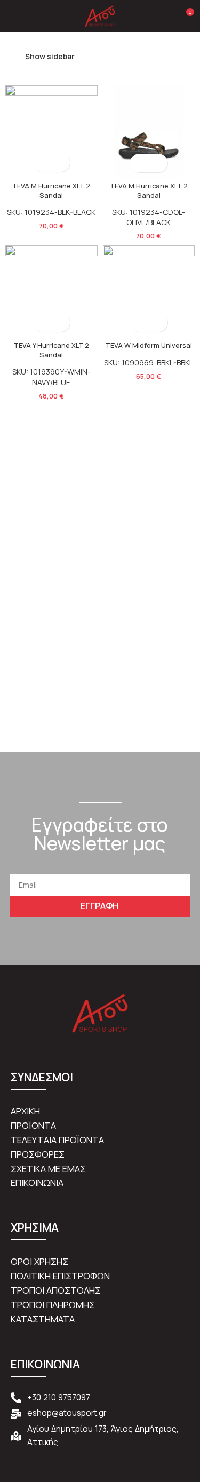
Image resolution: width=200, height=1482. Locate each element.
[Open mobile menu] (12, 16)
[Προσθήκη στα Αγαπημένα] (60, 162)
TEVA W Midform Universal (149, 345)
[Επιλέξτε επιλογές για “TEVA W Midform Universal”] (139, 322)
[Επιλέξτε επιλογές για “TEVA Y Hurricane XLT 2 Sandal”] (42, 322)
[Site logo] (100, 15)
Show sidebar (50, 56)
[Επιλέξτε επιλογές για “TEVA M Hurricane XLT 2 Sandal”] (42, 162)
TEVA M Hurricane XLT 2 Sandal (51, 190)
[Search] (166, 16)
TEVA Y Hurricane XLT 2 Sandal (51, 350)
